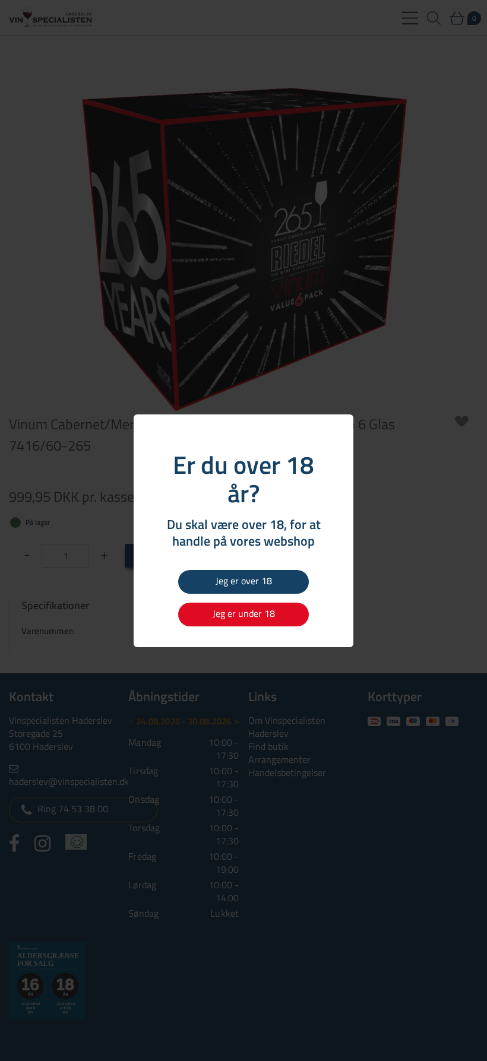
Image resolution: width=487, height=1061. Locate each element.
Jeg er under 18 (244, 613)
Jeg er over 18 (244, 581)
